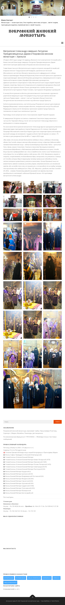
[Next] (62, 8)
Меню (62, 43)
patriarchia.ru (20, 578)
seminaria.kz (47, 578)
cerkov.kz (56, 578)
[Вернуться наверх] (33, 597)
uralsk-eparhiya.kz (34, 578)
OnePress (46, 601)
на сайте (11, 589)
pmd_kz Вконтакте (10, 582)
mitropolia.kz (8, 578)
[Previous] (3, 8)
